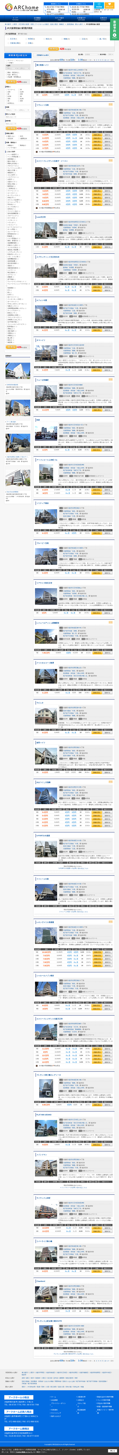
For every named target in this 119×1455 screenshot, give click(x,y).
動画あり (23, 145)
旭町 (79, 1023)
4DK (21, 101)
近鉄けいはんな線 (69, 1381)
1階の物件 (12, 331)
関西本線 (58, 1381)
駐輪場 (11, 236)
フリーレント (13, 191)
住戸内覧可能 (13, 322)
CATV (10, 295)
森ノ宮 (102, 39)
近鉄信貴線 (102, 1381)
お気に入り (109, 7)
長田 (23, 1387)
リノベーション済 (15, 168)
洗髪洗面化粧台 (14, 268)
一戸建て (11, 63)
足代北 (55, 1378)
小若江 (43, 1378)
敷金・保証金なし (14, 72)
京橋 (30, 43)
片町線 (24, 1383)
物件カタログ (56, 1416)
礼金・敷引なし (13, 74)
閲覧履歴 (99, 7)
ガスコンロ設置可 (15, 200)
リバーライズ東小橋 (44, 1241)
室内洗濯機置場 (14, 213)
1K (21, 89)
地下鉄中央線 (67, 174)
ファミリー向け (14, 211)
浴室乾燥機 (12, 261)
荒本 (42, 1387)
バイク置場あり (14, 238)
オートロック (13, 301)
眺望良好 (12, 186)
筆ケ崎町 (81, 1326)
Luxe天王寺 (41, 217)
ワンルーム (11, 89)
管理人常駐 (12, 184)
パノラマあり (12, 148)
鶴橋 (67, 39)
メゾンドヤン (41, 1155)
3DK (9, 99)
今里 (76, 115)
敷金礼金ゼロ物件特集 (105, 1397)
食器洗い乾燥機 (14, 250)
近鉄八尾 (61, 1387)
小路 (76, 713)
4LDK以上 (11, 103)
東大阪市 (25, 1372)
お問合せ (80, 1400)
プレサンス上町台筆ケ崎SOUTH (49, 1321)
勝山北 (79, 668)
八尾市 (31, 1372)
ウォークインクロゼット (17, 281)
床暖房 (11, 277)
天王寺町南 (82, 262)
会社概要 (54, 1400)
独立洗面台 (12, 272)
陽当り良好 (12, 161)
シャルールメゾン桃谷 (45, 976)
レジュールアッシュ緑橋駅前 (47, 623)
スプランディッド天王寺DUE (47, 257)
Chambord (40, 1281)
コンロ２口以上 (14, 247)
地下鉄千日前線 (68, 115)
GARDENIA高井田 (12, 385)
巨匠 (38, 420)
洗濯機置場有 (13, 243)
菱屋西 (62, 1378)
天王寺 (13, 39)
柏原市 (24, 1375)
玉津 (78, 166)
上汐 (79, 1119)
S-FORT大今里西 (43, 836)
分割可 (11, 179)
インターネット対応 (15, 299)
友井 (32, 1378)
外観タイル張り (14, 245)
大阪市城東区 (83, 1372)
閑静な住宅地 (13, 163)
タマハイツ (40, 340)
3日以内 (10, 138)
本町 (76, 1378)
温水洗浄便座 (13, 263)
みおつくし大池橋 (43, 782)
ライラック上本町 (43, 1198)
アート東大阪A (11, 422)
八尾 (47, 1387)
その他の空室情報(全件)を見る (48, 152)
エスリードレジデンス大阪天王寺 (49, 1019)
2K (8, 94)
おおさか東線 (48, 1381)
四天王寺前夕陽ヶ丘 (80, 596)
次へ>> (106, 60)
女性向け (12, 209)
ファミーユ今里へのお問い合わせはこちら (73, 912)
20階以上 (12, 335)
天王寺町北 (82, 222)
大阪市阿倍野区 (73, 222)
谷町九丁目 (77, 73)
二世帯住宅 (12, 188)
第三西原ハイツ (42, 65)
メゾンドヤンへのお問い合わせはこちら (73, 1187)
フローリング (13, 216)
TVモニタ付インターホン (17, 304)
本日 (21, 136)
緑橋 (75, 174)
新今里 (79, 707)
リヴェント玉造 (42, 105)
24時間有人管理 (14, 315)
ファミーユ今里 (42, 879)
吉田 (23, 1378)
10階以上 (12, 333)
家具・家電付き (14, 240)
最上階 (11, 338)
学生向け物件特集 (103, 1403)
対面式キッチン (14, 254)
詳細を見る (96, 95)
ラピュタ (39, 703)
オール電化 (12, 229)
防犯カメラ (12, 313)
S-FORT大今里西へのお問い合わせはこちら (73, 868)
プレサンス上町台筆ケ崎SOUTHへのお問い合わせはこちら (73, 1354)
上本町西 (80, 70)
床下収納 (12, 279)
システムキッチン (15, 252)
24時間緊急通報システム (17, 308)
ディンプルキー (14, 310)
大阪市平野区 (39, 1372)
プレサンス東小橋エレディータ (48, 1075)
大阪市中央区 (72, 70)
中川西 (79, 787)
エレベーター (13, 231)
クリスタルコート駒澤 (45, 663)
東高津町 (81, 465)
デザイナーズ (13, 166)
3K (21, 96)
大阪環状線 (67, 78)
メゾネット (12, 220)
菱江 (27, 1378)
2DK (21, 94)
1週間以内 (23, 138)
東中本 (79, 628)
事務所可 (12, 173)
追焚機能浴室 (13, 259)
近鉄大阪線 (67, 516)
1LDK (22, 92)
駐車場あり (12, 326)
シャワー (12, 270)
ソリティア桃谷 (42, 503)
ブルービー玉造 (42, 543)
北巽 (76, 793)
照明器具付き (13, 234)
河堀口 (76, 225)
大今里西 (80, 305)
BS (10, 292)
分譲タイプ (12, 182)
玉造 (85, 39)
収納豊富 (12, 288)
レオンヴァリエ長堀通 (45, 922)
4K (8, 101)
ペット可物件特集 (103, 1400)
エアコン (12, 275)
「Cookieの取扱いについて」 (24, 1452)
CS (10, 290)
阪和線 (65, 230)
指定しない (11, 136)
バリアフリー (13, 177)
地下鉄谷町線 (67, 73)
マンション (19, 60)
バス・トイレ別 (14, 256)
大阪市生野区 (72, 508)
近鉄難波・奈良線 (69, 75)
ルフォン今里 (41, 300)
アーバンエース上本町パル (46, 460)
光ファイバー (13, 297)
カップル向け (13, 207)
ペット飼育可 (13, 154)
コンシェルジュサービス (17, 324)
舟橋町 (80, 385)
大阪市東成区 (72, 110)
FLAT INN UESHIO (43, 1115)
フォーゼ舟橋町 (42, 380)
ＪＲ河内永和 (30, 1387)
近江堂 (49, 1378)
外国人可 (12, 197)
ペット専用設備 (14, 157)
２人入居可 (12, 175)
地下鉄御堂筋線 (68, 1029)
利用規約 (54, 1410)
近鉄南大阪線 (67, 225)
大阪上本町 (80, 75)
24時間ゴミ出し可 (15, 320)
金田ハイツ (40, 743)
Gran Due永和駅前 (12, 492)
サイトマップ (56, 1413)
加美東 (37, 1378)
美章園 (71, 230)
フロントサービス (15, 317)
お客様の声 (81, 1397)
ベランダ (12, 222)
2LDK (9, 96)
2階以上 (11, 329)
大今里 (79, 840)
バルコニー (12, 225)
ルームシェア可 (14, 202)
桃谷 (49, 39)
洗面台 (11, 265)
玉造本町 (81, 345)
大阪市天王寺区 (73, 345)
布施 (82, 1387)
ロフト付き (12, 218)
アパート (11, 60)
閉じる (112, 1451)
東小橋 (79, 110)
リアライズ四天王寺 (44, 583)
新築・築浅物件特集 (104, 1406)
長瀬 (38, 1387)
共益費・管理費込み (14, 77)
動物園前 (78, 1029)
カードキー (12, 193)
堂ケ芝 (80, 425)
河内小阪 (69, 1387)
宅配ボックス (13, 306)
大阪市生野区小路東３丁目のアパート (18, 457)
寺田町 (31, 39)
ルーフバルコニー (15, 227)
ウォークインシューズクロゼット (18, 285)
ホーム (53, 1397)
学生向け (12, 204)
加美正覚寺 (69, 1378)
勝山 (79, 588)
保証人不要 (12, 170)
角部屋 (11, 342)
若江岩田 (53, 1387)
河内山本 (76, 1387)
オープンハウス (14, 195)
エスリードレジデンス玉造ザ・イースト (52, 161)
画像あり (11, 145)
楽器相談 (12, 159)
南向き (11, 340)
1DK (9, 92)
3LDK (22, 99)
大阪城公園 (15, 43)
